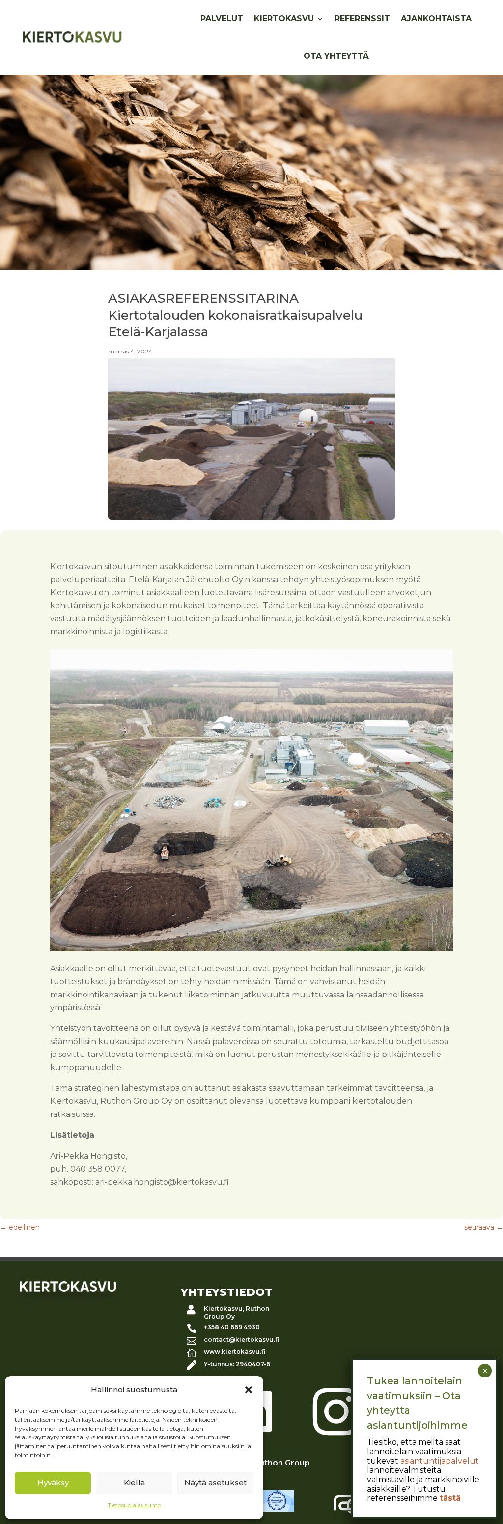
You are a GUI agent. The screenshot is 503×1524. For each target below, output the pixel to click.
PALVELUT (221, 18)
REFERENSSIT (362, 18)
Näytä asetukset (215, 1482)
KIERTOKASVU (284, 18)
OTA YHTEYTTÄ (336, 55)
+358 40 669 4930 (232, 1327)
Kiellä (134, 1482)
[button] (248, 1390)
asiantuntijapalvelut (439, 1460)
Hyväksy (53, 1482)
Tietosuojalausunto (134, 1505)
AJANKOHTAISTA (436, 18)
